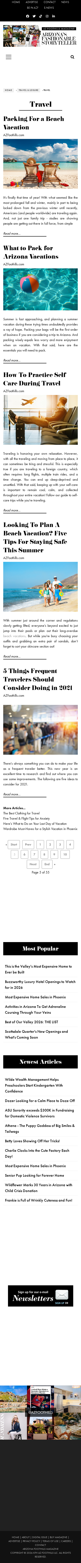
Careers (66, 1541)
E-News (49, 7)
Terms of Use (51, 1541)
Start (14, 844)
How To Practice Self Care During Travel (34, 380)
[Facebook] (27, 16)
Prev (28, 844)
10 (65, 854)
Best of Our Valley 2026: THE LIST (31, 1022)
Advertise (32, 2)
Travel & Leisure (28, 90)
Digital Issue (39, 1537)
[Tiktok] (40, 16)
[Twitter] (34, 16)
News (65, 2)
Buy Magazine (58, 1537)
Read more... (12, 233)
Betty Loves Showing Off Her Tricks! (32, 1141)
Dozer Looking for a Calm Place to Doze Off (40, 1100)
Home (16, 2)
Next (33, 864)
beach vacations (14, 636)
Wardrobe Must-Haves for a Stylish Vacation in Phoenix (40, 829)
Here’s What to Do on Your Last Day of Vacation (35, 824)
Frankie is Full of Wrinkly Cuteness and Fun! (38, 1200)
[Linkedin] (53, 16)
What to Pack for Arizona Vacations (30, 253)
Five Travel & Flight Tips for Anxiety (26, 818)
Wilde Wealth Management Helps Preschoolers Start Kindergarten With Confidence (34, 1085)
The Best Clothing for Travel (21, 813)
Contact (50, 2)
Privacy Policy (31, 1541)
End (47, 864)
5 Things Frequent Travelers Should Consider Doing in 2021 (38, 680)
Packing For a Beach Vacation (33, 124)
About (26, 1537)
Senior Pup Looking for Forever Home (34, 1175)
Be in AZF (32, 7)
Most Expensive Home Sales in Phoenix (35, 997)
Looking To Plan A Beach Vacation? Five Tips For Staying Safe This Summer (35, 538)
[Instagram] (47, 16)
